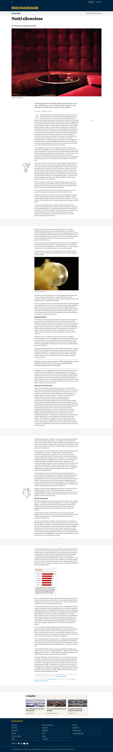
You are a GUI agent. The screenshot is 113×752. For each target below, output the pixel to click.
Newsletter (45, 739)
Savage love (76, 728)
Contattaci (15, 728)
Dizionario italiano (47, 725)
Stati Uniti (33, 25)
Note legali (69, 749)
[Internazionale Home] (18, 721)
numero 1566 (52, 679)
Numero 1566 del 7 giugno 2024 (93, 13)
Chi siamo (14, 725)
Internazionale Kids (78, 733)
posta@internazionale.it (61, 676)
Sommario (14, 730)
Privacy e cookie (16, 736)
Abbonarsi (91, 2)
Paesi (43, 733)
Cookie (73, 749)
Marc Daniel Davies (17, 25)
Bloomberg (26, 25)
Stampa (45, 111)
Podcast (75, 725)
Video (13, 739)
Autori (44, 736)
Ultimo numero (77, 730)
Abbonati (45, 680)
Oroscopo (45, 728)
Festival (14, 733)
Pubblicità (45, 730)
